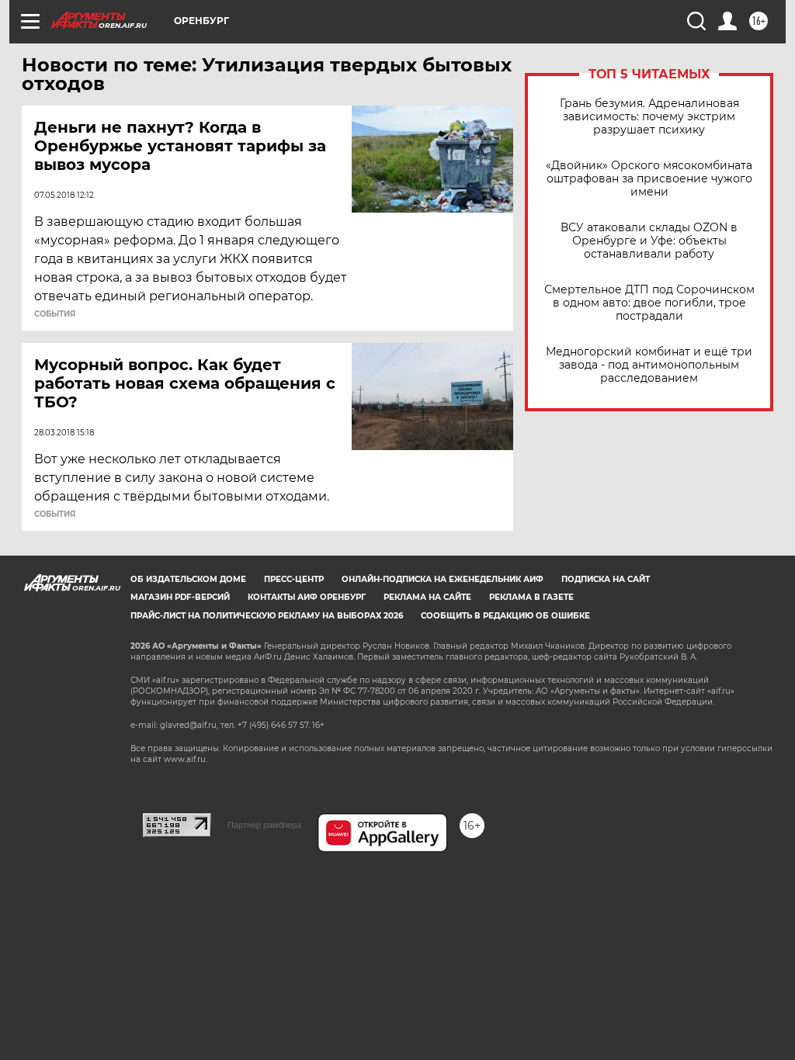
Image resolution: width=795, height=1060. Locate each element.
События (54, 314)
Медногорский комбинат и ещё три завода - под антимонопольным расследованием (649, 365)
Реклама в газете (531, 597)
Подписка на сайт (605, 579)
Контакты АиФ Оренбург (307, 597)
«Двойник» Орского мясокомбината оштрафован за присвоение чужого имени (649, 179)
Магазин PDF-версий (180, 597)
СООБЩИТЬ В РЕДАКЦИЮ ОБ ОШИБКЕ (505, 616)
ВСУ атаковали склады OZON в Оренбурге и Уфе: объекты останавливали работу (649, 241)
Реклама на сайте (427, 597)
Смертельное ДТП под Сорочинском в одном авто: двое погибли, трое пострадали (649, 303)
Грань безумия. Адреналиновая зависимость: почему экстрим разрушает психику (649, 117)
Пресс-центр (294, 579)
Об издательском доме (188, 579)
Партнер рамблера (264, 825)
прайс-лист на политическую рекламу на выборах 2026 (266, 616)
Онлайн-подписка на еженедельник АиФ (442, 579)
